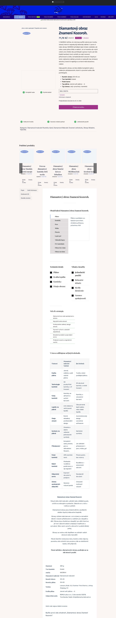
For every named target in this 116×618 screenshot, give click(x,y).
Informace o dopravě (65, 97)
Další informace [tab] (32, 190)
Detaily (30, 179)
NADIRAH (63, 572)
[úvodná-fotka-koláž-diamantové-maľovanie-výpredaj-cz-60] (58, 20)
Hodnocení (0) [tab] (25, 194)
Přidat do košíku (78, 107)
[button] (59, 272)
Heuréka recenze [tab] (25, 198)
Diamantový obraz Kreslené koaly (89, 169)
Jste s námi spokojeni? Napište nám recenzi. (34, 28)
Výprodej (23, 130)
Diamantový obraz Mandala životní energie (26, 169)
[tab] (59, 216)
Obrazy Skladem (89, 128)
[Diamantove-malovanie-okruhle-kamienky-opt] (38, 49)
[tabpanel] (78, 228)
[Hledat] (106, 10)
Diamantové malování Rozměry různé (40, 128)
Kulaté (62, 569)
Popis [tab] (22, 190)
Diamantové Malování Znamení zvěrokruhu (68, 128)
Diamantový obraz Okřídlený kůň (73, 169)
